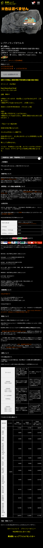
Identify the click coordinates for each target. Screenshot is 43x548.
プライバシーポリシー (28, 529)
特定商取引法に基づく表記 (21, 531)
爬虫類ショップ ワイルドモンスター (21, 536)
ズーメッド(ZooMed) (15, 60)
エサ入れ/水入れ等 (7, 66)
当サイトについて (13, 529)
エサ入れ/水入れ (21, 68)
